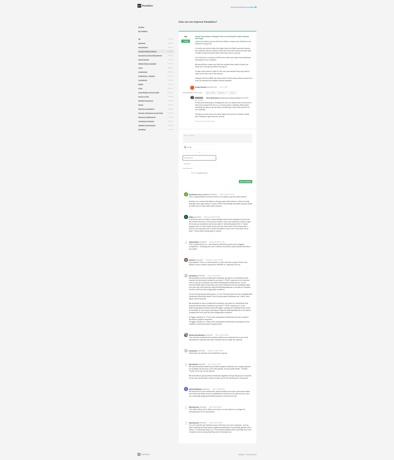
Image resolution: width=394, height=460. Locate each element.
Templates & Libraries (146, 121)
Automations (143, 47)
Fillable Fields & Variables (147, 64)
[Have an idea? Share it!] (145, 6)
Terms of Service (251, 454)
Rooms (140, 105)
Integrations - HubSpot (146, 76)
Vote (186, 41)
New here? (199, 173)
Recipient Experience (145, 101)
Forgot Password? (188, 168)
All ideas (141, 27)
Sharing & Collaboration (147, 117)
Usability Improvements (147, 125)
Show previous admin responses (204, 121)
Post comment (245, 182)
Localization (142, 80)
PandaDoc (241, 454)
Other (140, 88)
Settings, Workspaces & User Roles (150, 113)
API (139, 39)
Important (222, 93)
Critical (233, 93)
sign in (252, 7)
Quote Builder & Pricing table (148, 92)
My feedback (143, 31)
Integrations (142, 72)
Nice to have (210, 93)
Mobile (140, 84)
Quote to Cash (143, 97)
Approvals (141, 43)
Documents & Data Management (150, 55)
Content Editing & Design (147, 51)
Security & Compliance (146, 109)
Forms (140, 68)
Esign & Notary (143, 60)
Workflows (142, 129)
